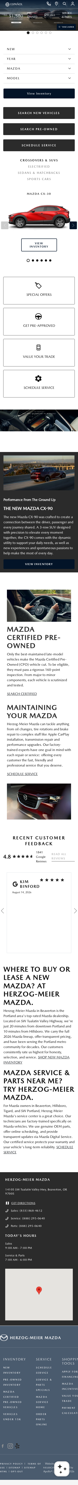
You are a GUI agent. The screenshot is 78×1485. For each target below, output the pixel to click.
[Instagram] (10, 1447)
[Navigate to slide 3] (37, 33)
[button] (39, 1290)
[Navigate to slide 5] (46, 33)
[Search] (64, 4)
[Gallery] (39, 420)
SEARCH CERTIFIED (22, 694)
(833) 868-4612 (31, 1210)
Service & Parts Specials (44, 1385)
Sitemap (14, 1467)
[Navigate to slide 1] (28, 32)
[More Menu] (5, 15)
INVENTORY (14, 1359)
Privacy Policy (11, 1463)
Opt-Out (17, 1471)
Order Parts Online (41, 1419)
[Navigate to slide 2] (33, 33)
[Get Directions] (56, 4)
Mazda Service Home (42, 1402)
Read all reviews (59, 856)
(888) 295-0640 (33, 1218)
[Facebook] (2, 1447)
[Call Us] (49, 4)
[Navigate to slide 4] (42, 33)
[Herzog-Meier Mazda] (39, 472)
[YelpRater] (17, 1447)
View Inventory (39, 564)
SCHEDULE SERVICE (22, 774)
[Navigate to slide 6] (50, 33)
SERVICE (44, 1359)
